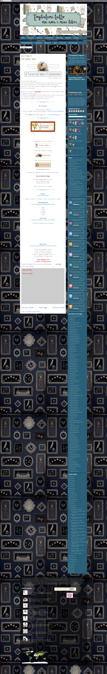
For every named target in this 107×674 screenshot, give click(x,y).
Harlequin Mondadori (74, 390)
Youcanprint (72, 468)
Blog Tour (72, 161)
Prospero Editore (73, 439)
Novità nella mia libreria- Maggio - (78, 538)
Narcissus (72, 419)
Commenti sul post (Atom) (33, 311)
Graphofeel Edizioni (74, 385)
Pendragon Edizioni (74, 430)
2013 (71, 571)
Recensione (72, 168)
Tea (70, 459)
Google (82, 105)
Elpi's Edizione (73, 365)
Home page (43, 307)
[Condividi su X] (58, 264)
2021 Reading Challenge (76, 251)
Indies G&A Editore (74, 393)
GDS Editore (72, 376)
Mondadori (72, 417)
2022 (71, 484)
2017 (71, 564)
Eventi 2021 (63, 43)
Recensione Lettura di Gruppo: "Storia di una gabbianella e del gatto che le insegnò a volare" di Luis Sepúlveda (40, 638)
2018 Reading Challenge (76, 282)
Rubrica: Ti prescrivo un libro (76, 191)
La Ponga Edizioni (73, 403)
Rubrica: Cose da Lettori (75, 173)
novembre (73, 496)
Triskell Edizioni (73, 462)
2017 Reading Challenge (76, 293)
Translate (31, 49)
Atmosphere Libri (73, 329)
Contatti (76, 37)
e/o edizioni (72, 469)
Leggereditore (72, 405)
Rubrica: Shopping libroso (75, 189)
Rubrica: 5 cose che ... (74, 170)
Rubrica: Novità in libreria (75, 186)
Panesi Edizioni (73, 429)
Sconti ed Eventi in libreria (75, 194)
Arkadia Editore (73, 324)
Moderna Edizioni (73, 415)
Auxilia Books (73, 331)
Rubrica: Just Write (74, 181)
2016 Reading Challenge (76, 303)
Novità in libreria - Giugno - (77, 520)
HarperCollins (72, 392)
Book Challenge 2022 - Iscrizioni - (35, 623)
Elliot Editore (72, 363)
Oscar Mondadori (73, 425)
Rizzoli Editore (73, 444)
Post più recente (27, 307)
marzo (72, 557)
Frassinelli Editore (73, 375)
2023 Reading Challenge (76, 230)
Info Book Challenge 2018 (54, 115)
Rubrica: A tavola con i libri (75, 171)
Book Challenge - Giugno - (76, 509)
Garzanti (71, 378)
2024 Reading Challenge (76, 220)
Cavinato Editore (73, 343)
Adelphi (71, 319)
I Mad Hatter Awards (74, 166)
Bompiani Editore (73, 336)
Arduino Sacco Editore (74, 322)
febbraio (73, 559)
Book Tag (72, 165)
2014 (71, 569)
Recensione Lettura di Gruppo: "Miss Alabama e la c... (78, 542)
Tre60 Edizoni (73, 461)
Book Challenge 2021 (32, 597)
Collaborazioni (49, 37)
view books (81, 206)
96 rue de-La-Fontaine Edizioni (76, 316)
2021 (71, 486)
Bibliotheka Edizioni (74, 334)
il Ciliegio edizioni (73, 471)
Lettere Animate (73, 407)
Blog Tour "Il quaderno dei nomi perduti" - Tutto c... (77, 551)
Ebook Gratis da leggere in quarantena (36, 591)
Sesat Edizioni (73, 451)
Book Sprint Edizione (74, 338)
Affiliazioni (59, 37)
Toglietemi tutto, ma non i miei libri (78, 201)
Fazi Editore (72, 371)
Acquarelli (72, 317)
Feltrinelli (72, 373)
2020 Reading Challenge (76, 262)
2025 (71, 478)
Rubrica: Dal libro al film (75, 175)
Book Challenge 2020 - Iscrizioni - (35, 603)
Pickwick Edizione (73, 432)
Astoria (71, 327)
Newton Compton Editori (75, 422)
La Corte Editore (73, 402)
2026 (71, 476)
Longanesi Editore (73, 410)
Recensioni (31, 37)
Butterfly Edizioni (73, 339)
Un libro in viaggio (74, 196)
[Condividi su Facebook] (59, 264)
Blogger (59, 645)
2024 (71, 480)
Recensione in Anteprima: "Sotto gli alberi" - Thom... (78, 535)
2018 (71, 492)
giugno (72, 505)
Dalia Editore (72, 346)
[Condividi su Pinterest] (60, 264)
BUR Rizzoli (72, 333)
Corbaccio (72, 344)
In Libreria (39, 43)
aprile (72, 555)
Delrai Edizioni (73, 351)
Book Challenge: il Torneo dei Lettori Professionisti (51, 111)
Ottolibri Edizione (73, 427)
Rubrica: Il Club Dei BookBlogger (77, 176)
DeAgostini (72, 348)
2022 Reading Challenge (76, 241)
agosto (72, 501)
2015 (71, 567)
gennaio (73, 561)
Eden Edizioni (72, 358)
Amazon (71, 321)
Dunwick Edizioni (73, 354)
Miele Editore (72, 414)
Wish (55, 43)
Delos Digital (72, 349)
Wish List (68, 37)
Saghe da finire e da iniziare (77, 540)
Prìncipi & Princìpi (73, 442)
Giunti (71, 383)
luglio (72, 503)
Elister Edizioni (73, 361)
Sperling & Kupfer (73, 454)
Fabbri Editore (73, 368)
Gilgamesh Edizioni (74, 381)
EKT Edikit (72, 356)
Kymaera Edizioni (73, 400)
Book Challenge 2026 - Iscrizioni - (77, 58)
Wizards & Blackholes (74, 466)
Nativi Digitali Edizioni (74, 420)
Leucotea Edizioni (73, 408)
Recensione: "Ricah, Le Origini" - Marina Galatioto (77, 545)
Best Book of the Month (75, 160)
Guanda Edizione (73, 387)
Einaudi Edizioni (73, 360)
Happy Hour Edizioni (74, 388)
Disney (71, 353)
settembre (73, 499)
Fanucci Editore (73, 370)
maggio (73, 507)
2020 (71, 488)
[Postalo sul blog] (57, 264)
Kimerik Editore (73, 398)
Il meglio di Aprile (74, 548)
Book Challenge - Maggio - (76, 553)
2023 (71, 482)
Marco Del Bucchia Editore (75, 412)
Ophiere (71, 424)
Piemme (71, 434)
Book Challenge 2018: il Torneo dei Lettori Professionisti (40, 610)
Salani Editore (73, 447)
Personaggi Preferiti (27, 43)
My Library (48, 43)
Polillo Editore (73, 437)
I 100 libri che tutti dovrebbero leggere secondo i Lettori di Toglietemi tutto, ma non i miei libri (40, 630)
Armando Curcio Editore (75, 326)
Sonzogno (72, 452)
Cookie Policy (73, 105)
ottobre (72, 497)
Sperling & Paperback (74, 456)
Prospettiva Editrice (74, 441)
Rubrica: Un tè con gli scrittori (76, 192)
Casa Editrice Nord (74, 341)
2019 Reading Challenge (76, 272)
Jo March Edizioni (73, 397)
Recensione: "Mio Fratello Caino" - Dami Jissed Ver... (78, 518)
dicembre (73, 494)
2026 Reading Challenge (76, 199)
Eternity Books (73, 366)
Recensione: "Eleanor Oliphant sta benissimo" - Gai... (78, 532)
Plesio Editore (73, 435)
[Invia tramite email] (55, 264)
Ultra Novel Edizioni (74, 464)
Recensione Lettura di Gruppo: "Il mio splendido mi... (78, 523)
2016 (71, 565)
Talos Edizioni (73, 457)
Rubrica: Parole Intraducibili (76, 187)
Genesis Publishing (74, 380)
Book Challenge (73, 43)
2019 (71, 490)
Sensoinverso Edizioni (74, 449)
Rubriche (39, 37)
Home (23, 37)
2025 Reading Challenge (76, 209)
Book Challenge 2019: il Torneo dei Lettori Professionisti (40, 616)
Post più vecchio (59, 307)
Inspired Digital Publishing (75, 395)
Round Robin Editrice (74, 446)
